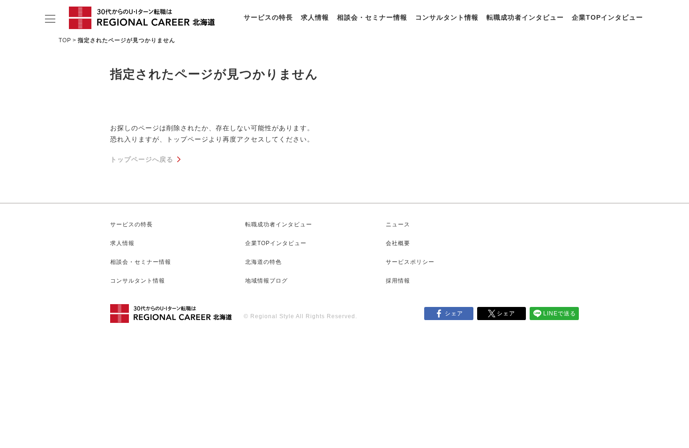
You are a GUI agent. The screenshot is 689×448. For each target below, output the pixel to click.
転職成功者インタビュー (525, 17)
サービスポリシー (410, 262)
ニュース (398, 224)
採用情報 (398, 280)
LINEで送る (559, 313)
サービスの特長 (268, 17)
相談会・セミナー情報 (372, 17)
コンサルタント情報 (447, 17)
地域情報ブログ (266, 280)
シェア (454, 313)
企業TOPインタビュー (607, 17)
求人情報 (315, 17)
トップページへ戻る (141, 159)
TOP (65, 40)
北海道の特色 (263, 262)
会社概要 (398, 243)
